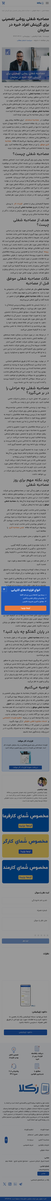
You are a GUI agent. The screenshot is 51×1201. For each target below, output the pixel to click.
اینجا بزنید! (25, 608)
